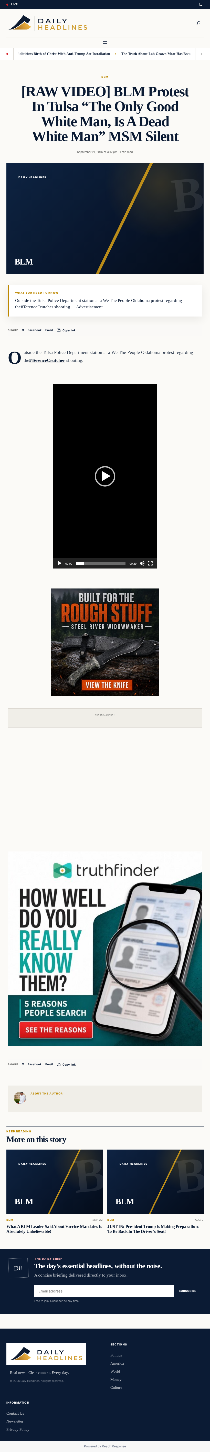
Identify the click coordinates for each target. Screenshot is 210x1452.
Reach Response (114, 1446)
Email (49, 330)
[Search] (198, 23)
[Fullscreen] (150, 563)
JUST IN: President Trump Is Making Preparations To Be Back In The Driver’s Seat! (153, 1229)
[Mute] (142, 563)
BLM (104, 77)
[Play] (59, 563)
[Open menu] (105, 42)
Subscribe (187, 1291)
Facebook (35, 330)
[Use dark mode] (200, 4)
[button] (105, 476)
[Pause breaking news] (199, 54)
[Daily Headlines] (47, 23)
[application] (105, 476)
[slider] (100, 563)
